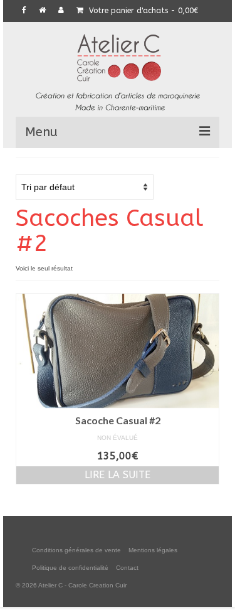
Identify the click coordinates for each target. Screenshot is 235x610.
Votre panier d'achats (142, 10)
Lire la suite (117, 475)
